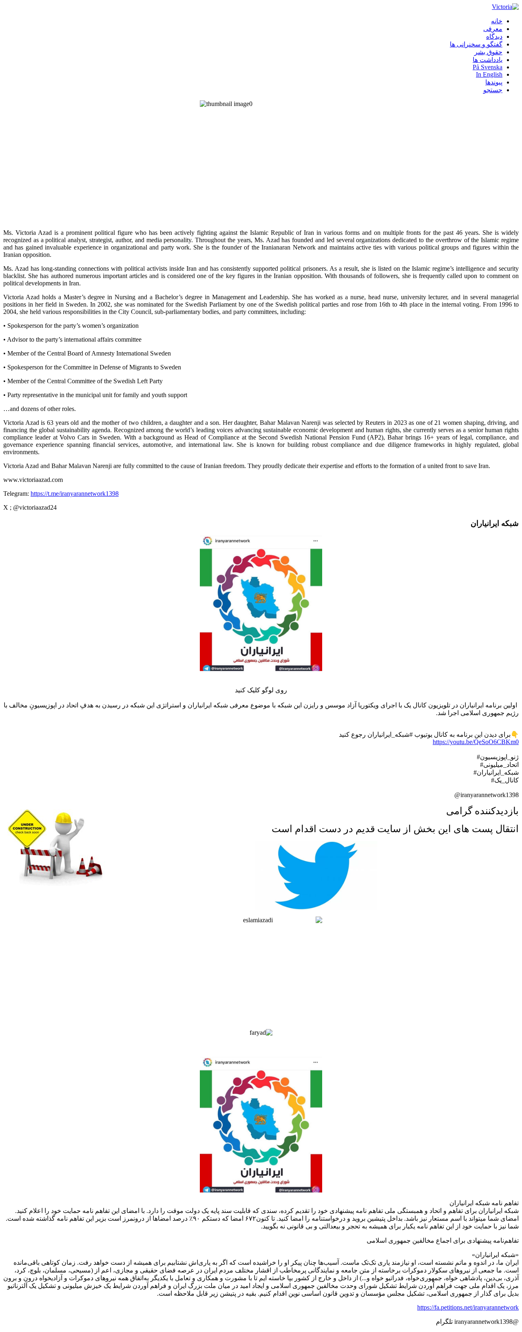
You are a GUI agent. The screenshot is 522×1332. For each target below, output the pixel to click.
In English (489, 74)
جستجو (492, 89)
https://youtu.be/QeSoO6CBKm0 (476, 741)
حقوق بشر (488, 52)
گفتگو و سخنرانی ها (476, 44)
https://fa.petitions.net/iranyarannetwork (468, 1307)
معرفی (492, 28)
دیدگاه (494, 36)
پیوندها (493, 82)
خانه (496, 21)
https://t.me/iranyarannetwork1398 (75, 493)
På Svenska (487, 67)
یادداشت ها (487, 59)
